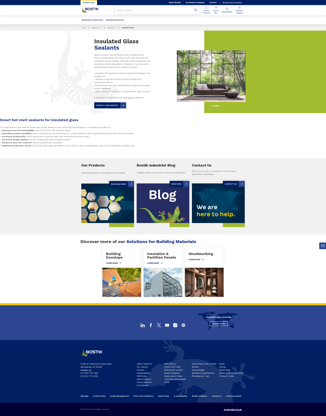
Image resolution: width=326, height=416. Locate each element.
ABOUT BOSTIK (144, 364)
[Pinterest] (183, 325)
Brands (195, 367)
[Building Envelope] (121, 272)
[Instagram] (175, 325)
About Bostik (175, 2)
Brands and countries (232, 3)
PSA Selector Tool (200, 376)
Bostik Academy (172, 373)
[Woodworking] (204, 272)
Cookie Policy (99, 396)
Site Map (84, 396)
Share (216, 106)
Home (84, 28)
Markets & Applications (203, 373)
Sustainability (227, 12)
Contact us (216, 396)
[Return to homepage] (91, 10)
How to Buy (216, 12)
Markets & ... (97, 28)
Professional (88, 3)
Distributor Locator (173, 370)
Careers (213, 2)
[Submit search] (195, 10)
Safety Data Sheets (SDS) (231, 373)
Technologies (198, 370)
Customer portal (233, 396)
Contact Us (85, 370)
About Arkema (144, 379)
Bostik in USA (218, 324)
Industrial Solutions (115, 20)
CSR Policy (142, 376)
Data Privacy (163, 396)
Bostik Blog (224, 370)
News (222, 364)
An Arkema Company (195, 2)
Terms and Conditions (143, 396)
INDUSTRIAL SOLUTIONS (204, 364)
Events (222, 367)
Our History (142, 367)
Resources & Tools (173, 376)
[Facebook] (151, 325)
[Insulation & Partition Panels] (163, 272)
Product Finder (226, 376)
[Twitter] (159, 325)
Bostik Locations (199, 396)
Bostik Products (206, 12)
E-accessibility (180, 396)
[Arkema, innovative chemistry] (94, 358)
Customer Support (239, 12)
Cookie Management (119, 396)
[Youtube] (167, 325)
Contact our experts (107, 105)
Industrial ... (111, 28)
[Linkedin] (143, 325)
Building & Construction (92, 20)
